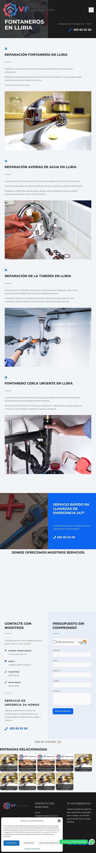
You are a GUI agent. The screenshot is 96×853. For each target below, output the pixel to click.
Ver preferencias (49, 843)
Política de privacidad (32, 848)
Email (11, 661)
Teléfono (14, 672)
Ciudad (56, 681)
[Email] (6, 661)
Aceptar (11, 843)
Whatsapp (14, 682)
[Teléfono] (6, 672)
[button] (59, 821)
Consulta (56, 691)
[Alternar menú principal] (91, 9)
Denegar (29, 843)
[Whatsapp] (6, 682)
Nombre (56, 650)
